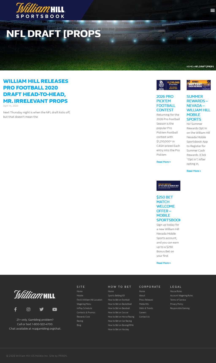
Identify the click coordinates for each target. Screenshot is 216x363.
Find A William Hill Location (89, 299)
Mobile (80, 295)
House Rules (176, 291)
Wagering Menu (84, 303)
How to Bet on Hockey (118, 329)
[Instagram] (28, 309)
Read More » (164, 161)
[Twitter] (41, 309)
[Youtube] (54, 309)
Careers (142, 312)
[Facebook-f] (15, 309)
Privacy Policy (176, 303)
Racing (80, 320)
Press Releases (146, 299)
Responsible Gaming (179, 308)
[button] (212, 10)
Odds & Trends (146, 308)
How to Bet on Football (119, 299)
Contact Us (144, 316)
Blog (79, 325)
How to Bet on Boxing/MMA (121, 325)
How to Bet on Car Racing (120, 320)
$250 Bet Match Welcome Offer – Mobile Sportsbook (169, 208)
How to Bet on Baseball (119, 308)
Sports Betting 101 (116, 295)
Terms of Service (178, 299)
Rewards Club (83, 316)
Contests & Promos (86, 312)
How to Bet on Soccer (118, 312)
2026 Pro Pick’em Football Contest (166, 103)
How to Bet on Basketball (120, 303)
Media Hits (144, 303)
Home (190, 66)
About (142, 295)
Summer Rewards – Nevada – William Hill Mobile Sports (198, 108)
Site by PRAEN (58, 356)
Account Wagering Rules (181, 295)
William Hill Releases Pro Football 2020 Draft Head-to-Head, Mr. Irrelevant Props (35, 91)
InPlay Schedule (84, 308)
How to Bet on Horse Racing (121, 316)
